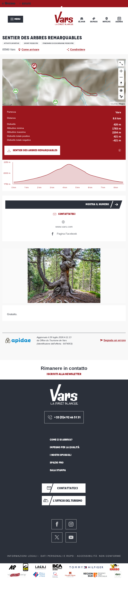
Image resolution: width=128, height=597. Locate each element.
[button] (64, 275)
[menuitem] (64, 18)
